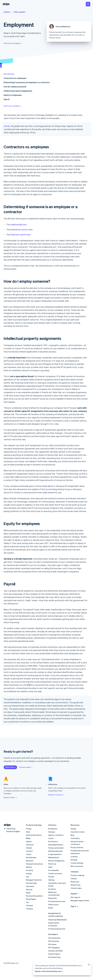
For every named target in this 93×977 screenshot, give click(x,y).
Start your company (12, 43)
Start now (9, 767)
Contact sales (25, 767)
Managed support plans (80, 900)
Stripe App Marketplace (57, 919)
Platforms (52, 864)
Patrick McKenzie (63, 26)
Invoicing (29, 870)
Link (27, 876)
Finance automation (56, 848)
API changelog (54, 947)
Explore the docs (55, 795)
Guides (7, 12)
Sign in (73, 906)
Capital (28, 841)
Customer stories (77, 832)
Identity (29, 867)
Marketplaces (53, 857)
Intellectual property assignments (18, 91)
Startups (51, 832)
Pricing (28, 828)
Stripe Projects (54, 954)
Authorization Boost (34, 835)
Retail (50, 908)
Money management (56, 860)
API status (52, 944)
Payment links (31, 883)
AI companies (53, 870)
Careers (74, 878)
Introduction (9, 74)
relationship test (19, 224)
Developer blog (54, 957)
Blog (72, 835)
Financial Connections (34, 864)
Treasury (29, 909)
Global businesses (55, 851)
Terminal (29, 905)
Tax (27, 902)
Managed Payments (34, 880)
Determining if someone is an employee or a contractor (27, 82)
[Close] (88, 965)
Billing (28, 838)
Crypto (28, 854)
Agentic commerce (55, 835)
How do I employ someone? (15, 86)
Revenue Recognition (34, 896)
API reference (53, 941)
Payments (30, 886)
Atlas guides (19, 12)
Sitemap (74, 860)
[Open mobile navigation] (88, 4)
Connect (29, 851)
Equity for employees (13, 95)
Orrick (7, 126)
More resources (77, 866)
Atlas (28, 832)
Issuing (28, 873)
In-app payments (55, 854)
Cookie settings (77, 863)
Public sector (53, 904)
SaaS (50, 867)
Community (75, 838)
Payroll (6, 99)
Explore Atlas (9, 797)
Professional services (56, 901)
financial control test (21, 234)
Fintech (51, 876)
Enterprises (52, 828)
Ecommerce (53, 841)
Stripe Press (75, 885)
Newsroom (75, 882)
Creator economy (55, 873)
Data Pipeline (31, 857)
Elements (29, 860)
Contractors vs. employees (15, 78)
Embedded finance (55, 844)
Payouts (29, 889)
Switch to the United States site (48, 971)
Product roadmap (77, 875)
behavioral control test (22, 229)
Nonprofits (52, 898)
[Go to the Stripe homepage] (6, 825)
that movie (46, 489)
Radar (28, 892)
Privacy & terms (77, 847)
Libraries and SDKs (55, 951)
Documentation (54, 938)
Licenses (74, 856)
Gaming (51, 880)
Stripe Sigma (31, 899)
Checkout (30, 844)
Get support (75, 897)
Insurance (52, 889)
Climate (29, 848)
